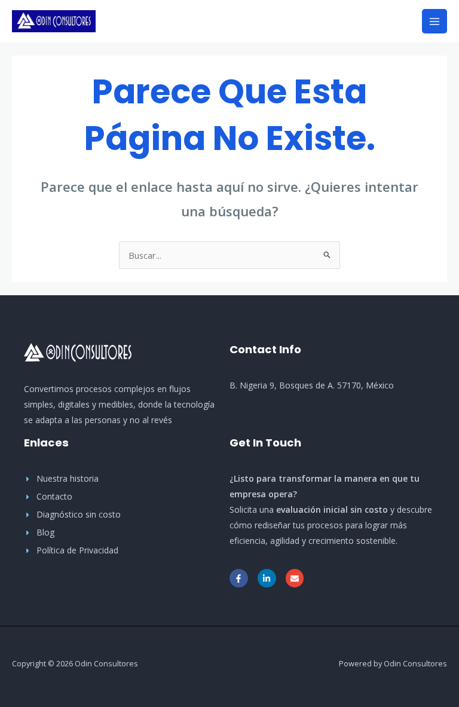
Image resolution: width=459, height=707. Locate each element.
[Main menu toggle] (434, 21)
